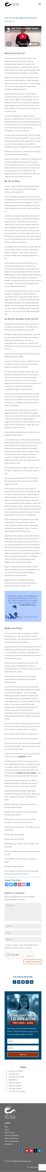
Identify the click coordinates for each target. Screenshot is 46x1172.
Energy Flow (14, 1074)
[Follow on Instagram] (18, 982)
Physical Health (15, 1085)
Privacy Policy (10, 1132)
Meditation (13, 1080)
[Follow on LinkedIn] (31, 982)
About (7, 1129)
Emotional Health (16, 1071)
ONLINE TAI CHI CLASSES (26, 773)
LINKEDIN (21, 757)
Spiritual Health (15, 1088)
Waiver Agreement (12, 1138)
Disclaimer (8, 1144)
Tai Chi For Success (17, 1091)
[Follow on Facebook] (14, 982)
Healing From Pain (16, 1077)
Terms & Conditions (12, 1135)
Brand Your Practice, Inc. (22, 1161)
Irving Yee (10, 21)
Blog (6, 1127)
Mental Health (14, 1083)
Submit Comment (32, 962)
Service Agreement (12, 1141)
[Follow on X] (27, 982)
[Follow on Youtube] (23, 982)
